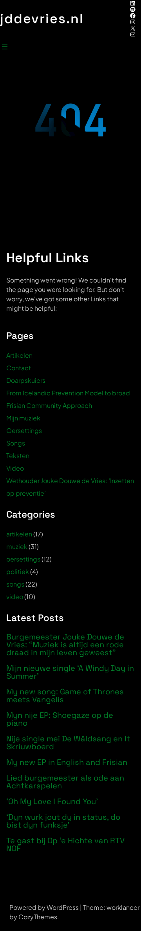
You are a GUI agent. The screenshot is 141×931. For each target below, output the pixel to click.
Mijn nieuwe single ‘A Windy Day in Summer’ (70, 672)
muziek (16, 546)
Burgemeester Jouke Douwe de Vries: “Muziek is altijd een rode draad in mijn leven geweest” (65, 644)
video (14, 596)
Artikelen (19, 355)
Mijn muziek (23, 418)
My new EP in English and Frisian (66, 762)
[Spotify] (133, 9)
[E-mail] (133, 34)
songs (15, 584)
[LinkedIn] (133, 3)
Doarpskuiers (25, 380)
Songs (15, 443)
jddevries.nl (42, 18)
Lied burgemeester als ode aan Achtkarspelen (65, 782)
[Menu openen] (4, 46)
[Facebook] (133, 16)
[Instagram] (133, 22)
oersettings (23, 559)
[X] (133, 28)
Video (15, 468)
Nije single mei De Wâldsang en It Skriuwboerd (68, 742)
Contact (18, 368)
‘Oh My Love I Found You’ (52, 801)
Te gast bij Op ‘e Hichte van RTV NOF (65, 844)
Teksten (17, 455)
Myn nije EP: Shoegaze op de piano (59, 719)
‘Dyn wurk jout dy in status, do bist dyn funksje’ (63, 821)
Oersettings (24, 430)
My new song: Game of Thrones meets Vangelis (65, 695)
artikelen (19, 534)
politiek (17, 571)
